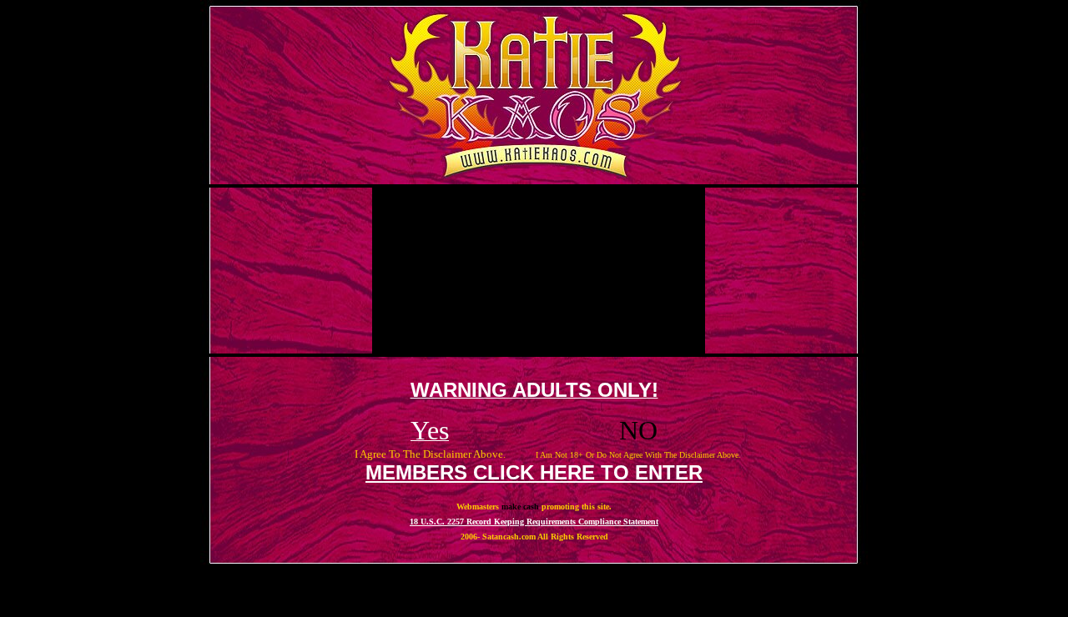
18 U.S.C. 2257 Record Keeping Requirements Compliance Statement (534, 521)
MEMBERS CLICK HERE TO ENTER (534, 472)
